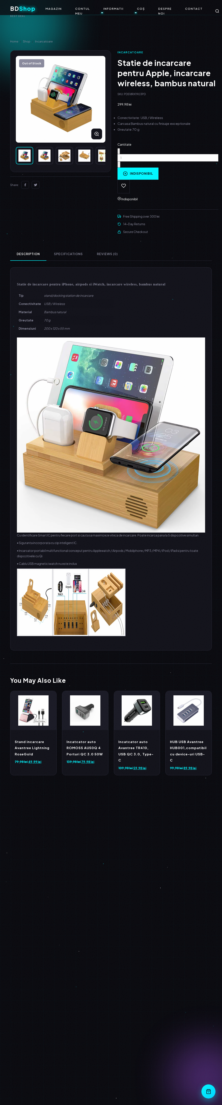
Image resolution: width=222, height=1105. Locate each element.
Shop (26, 41)
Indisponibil (141, 173)
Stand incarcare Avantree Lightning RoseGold (32, 748)
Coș (141, 8)
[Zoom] (96, 134)
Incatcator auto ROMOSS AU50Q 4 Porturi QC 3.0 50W (85, 748)
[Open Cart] (208, 1091)
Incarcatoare (44, 41)
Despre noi (165, 11)
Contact (194, 8)
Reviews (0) (107, 254)
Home (14, 41)
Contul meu (82, 11)
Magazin (54, 8)
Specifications (68, 254)
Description (28, 254)
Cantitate (124, 144)
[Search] (217, 11)
